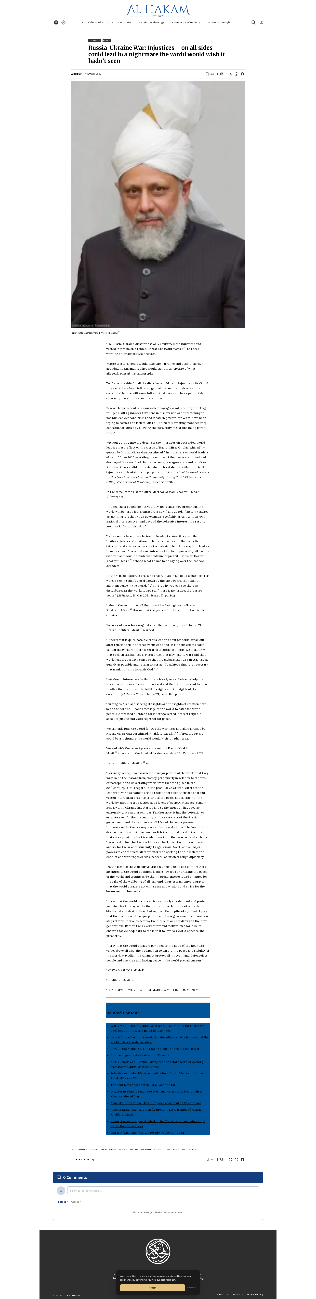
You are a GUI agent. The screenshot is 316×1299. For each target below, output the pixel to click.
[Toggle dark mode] (63, 22)
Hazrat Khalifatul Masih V (128, 1149)
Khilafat (176, 1149)
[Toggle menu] (56, 22)
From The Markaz (93, 22)
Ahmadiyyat (94, 1149)
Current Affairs (122, 22)
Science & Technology (186, 22)
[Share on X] (230, 74)
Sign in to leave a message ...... (86, 1190)
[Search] (253, 22)
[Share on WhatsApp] (236, 74)
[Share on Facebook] (242, 74)
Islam (168, 1149)
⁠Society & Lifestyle (218, 22)
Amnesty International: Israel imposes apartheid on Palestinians (156, 1103)
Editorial (106, 40)
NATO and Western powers (157, 418)
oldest (75, 1201)
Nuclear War (193, 1149)
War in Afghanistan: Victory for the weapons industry (148, 1132)
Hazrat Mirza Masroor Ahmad (152, 1149)
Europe (103, 1149)
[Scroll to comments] (222, 74)
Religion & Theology (151, 22)
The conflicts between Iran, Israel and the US (143, 1085)
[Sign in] (261, 22)
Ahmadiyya (82, 1149)
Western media (127, 363)
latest (62, 1201)
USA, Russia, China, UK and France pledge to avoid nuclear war (155, 1049)
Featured (112, 1149)
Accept (152, 1287)
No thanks (191, 1287)
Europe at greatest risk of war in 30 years (140, 1055)
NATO (184, 1149)
